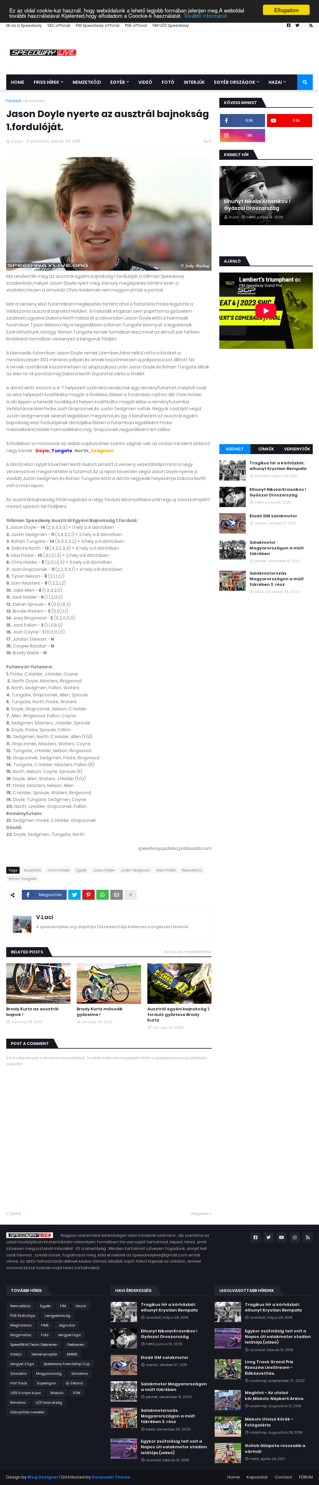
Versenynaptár (44, 1354)
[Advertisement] (266, 397)
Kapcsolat (257, 1477)
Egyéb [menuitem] (117, 82)
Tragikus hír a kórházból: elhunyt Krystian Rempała (278, 466)
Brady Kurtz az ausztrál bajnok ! (32, 1012)
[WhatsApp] (102, 895)
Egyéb (81, 870)
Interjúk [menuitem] (194, 82)
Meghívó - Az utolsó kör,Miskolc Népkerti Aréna (274, 1395)
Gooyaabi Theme (111, 1477)
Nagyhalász (20, 1334)
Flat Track (18, 1383)
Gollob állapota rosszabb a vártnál (275, 1448)
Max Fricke (166, 870)
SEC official (58, 25)
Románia (18, 1402)
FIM (63, 1305)
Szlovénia (79, 1373)
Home (233, 1477)
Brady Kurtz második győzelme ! (100, 1012)
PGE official (136, 25)
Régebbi (199, 1214)
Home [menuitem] (17, 82)
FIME (45, 1325)
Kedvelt (235, 449)
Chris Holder (58, 870)
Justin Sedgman (135, 870)
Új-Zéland (74, 1383)
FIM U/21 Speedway (171, 25)
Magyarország (49, 1373)
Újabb (15, 1214)
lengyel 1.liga (69, 1334)
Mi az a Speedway (24, 25)
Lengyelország (57, 1315)
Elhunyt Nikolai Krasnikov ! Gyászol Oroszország (257, 205)
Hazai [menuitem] (275, 82)
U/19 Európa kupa (25, 1392)
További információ (205, 15)
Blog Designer (43, 1477)
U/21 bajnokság (49, 1402)
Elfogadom (286, 10)
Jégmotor (67, 1325)
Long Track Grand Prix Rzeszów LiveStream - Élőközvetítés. (269, 1367)
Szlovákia (18, 1373)
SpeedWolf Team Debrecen (34, 1344)
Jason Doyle (103, 870)
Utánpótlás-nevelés (27, 1412)
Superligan (46, 1383)
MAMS (72, 1354)
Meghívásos (20, 1325)
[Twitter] (74, 895)
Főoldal (13, 101)
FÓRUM (306, 1477)
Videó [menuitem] (145, 82)
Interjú (16, 1354)
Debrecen (75, 1344)
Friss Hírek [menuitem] (46, 82)
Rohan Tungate (22, 878)
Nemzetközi (192, 870)
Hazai (81, 1305)
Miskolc (57, 1392)
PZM (76, 1392)
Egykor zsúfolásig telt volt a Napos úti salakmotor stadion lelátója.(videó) (174, 1447)
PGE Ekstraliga (22, 1315)
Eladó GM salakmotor (273, 516)
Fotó (45, 1334)
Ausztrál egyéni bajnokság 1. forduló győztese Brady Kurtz (178, 1014)
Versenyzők (297, 449)
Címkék (266, 449)
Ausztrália (35, 101)
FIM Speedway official (97, 25)
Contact (283, 1477)
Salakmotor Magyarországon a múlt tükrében (277, 548)
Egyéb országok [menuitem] (234, 82)
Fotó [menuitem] (168, 82)
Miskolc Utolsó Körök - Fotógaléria (269, 1422)
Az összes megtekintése (188, 951)
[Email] (116, 895)
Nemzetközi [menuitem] (87, 82)
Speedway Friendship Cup (67, 1363)
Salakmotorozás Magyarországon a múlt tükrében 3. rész (277, 579)
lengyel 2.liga (22, 1363)
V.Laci (44, 917)
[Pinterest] (88, 895)
